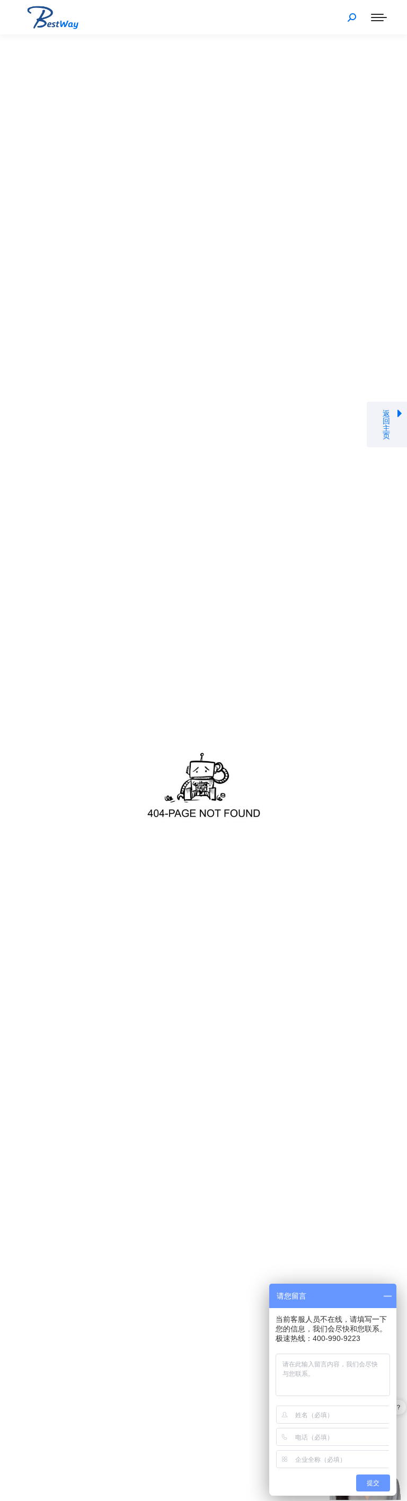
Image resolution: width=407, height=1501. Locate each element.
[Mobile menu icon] (379, 17)
